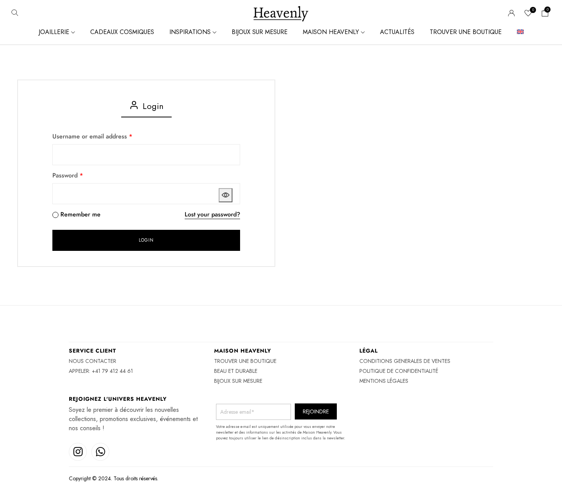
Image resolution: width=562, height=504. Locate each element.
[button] (545, 14)
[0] (528, 14)
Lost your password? (212, 214)
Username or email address (92, 136)
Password (67, 175)
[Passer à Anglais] (520, 32)
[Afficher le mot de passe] (225, 195)
